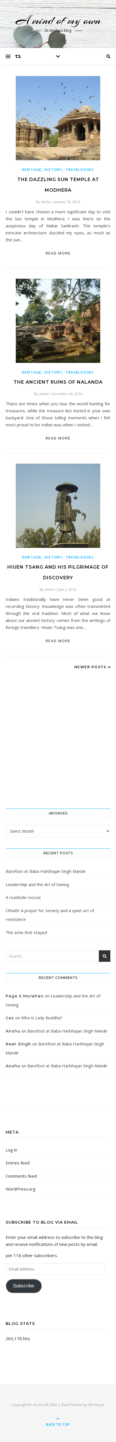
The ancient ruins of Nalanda (58, 382)
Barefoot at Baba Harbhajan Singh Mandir (46, 871)
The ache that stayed (26, 932)
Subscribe (23, 1285)
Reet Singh (18, 1044)
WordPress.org (20, 1189)
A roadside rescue (23, 897)
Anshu (46, 201)
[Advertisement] (58, 739)
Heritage (31, 169)
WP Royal (96, 1404)
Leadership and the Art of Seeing (37, 884)
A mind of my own (58, 20)
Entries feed (18, 1163)
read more (58, 253)
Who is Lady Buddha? (41, 1017)
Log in (11, 1150)
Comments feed (21, 1176)
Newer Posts (91, 667)
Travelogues (80, 169)
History (53, 169)
